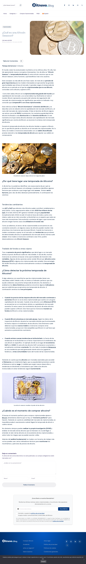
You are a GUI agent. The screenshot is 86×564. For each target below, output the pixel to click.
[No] (84, 559)
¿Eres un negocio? (28, 548)
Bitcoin (4, 418)
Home (5, 13)
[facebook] (66, 541)
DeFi (3, 213)
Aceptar (43, 561)
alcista (35, 319)
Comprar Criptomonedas (27, 13)
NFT (6, 208)
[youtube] (80, 541)
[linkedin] (75, 541)
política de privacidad (37, 513)
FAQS (38, 13)
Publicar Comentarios (29, 485)
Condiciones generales (51, 552)
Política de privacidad (50, 544)
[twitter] (67, 545)
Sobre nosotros (27, 552)
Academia (26, 544)
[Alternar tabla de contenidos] (21, 61)
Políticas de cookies (50, 548)
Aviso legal (47, 541)
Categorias (13, 13)
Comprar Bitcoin (28, 541)
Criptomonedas (7, 27)
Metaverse (52, 347)
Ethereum (5, 261)
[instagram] (71, 541)
